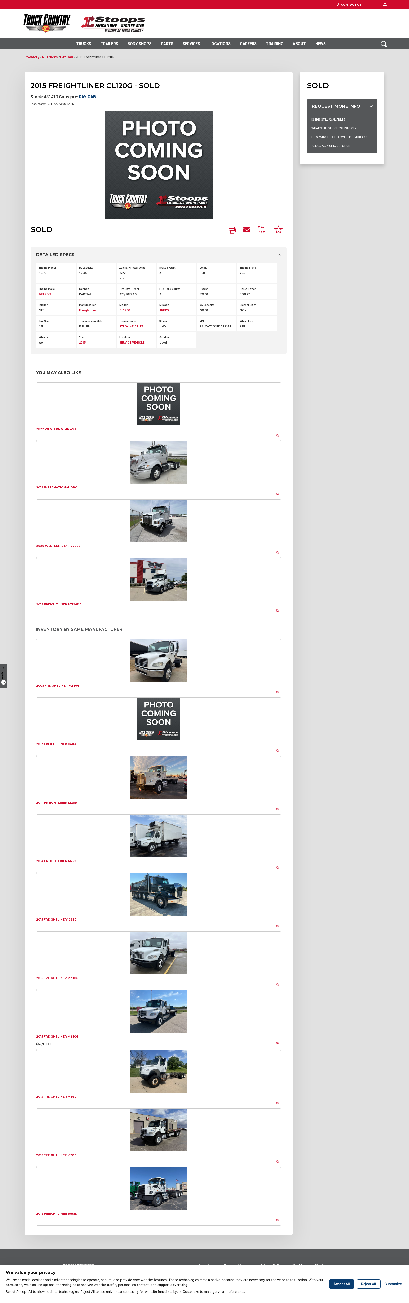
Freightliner (87, 310)
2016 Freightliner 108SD (56, 1213)
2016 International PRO (57, 487)
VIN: (202, 321)
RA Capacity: (207, 305)
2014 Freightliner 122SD (56, 802)
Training (274, 43)
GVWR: (204, 289)
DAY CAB (66, 57)
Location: (125, 337)
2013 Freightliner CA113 (56, 744)
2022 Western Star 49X (56, 429)
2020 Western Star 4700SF (59, 546)
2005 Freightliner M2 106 (57, 685)
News (320, 43)
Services (191, 43)
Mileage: (164, 305)
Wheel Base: (247, 321)
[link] (232, 230)
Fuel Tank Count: (169, 289)
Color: (203, 267)
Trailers (109, 43)
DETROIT (45, 294)
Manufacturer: (87, 305)
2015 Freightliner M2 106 (57, 978)
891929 (164, 310)
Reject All (368, 1284)
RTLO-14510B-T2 (131, 326)
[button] (385, 4)
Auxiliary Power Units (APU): (132, 270)
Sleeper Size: (248, 305)
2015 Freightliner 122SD (56, 919)
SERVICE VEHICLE (131, 342)
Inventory (32, 57)
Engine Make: (47, 289)
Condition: (165, 337)
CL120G (124, 310)
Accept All (341, 1284)
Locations (220, 43)
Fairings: (84, 289)
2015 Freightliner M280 (56, 1096)
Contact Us (350, 4)
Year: (82, 337)
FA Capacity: (86, 267)
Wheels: (44, 337)
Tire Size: (44, 321)
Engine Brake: (248, 267)
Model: (123, 305)
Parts (167, 43)
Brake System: (167, 267)
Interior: (43, 305)
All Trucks (50, 57)
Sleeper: (164, 321)
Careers (248, 43)
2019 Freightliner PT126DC (58, 604)
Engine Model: (48, 267)
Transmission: (128, 321)
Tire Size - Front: (129, 289)
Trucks (83, 43)
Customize (393, 1284)
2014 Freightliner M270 (56, 861)
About (299, 43)
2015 (82, 342)
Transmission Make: (91, 321)
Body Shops (139, 43)
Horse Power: (248, 289)
